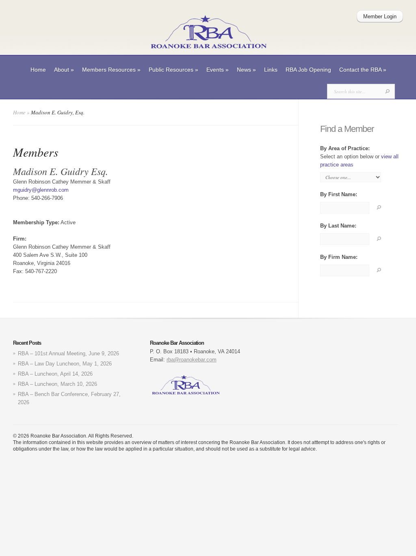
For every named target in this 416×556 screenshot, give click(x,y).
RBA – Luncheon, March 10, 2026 (57, 384)
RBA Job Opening (308, 69)
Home (38, 69)
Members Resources (111, 69)
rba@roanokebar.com (192, 360)
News (246, 69)
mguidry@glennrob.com (41, 190)
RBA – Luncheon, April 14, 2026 (55, 374)
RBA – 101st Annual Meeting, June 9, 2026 (68, 353)
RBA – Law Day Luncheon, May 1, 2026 (65, 364)
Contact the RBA (362, 69)
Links (270, 69)
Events (217, 69)
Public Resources (173, 69)
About (64, 69)
